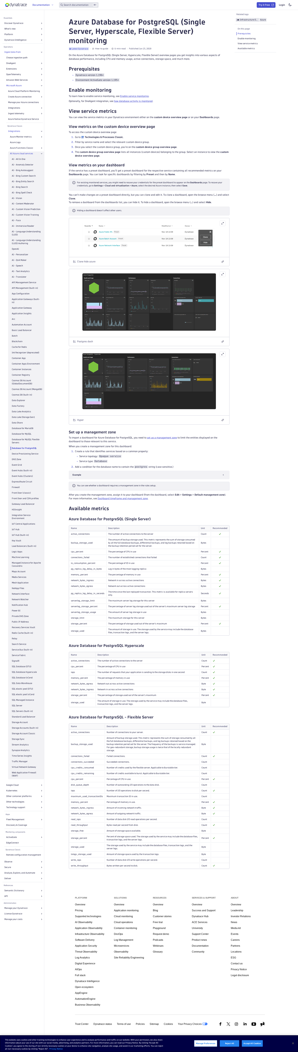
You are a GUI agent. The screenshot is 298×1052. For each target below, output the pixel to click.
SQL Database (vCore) (22, 678)
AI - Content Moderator (23, 204)
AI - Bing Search (20, 187)
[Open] (41, 23)
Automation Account (22, 325)
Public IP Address (20, 622)
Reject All (229, 1043)
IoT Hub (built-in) (20, 535)
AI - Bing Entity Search (23, 181)
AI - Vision (17, 198)
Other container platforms (19, 796)
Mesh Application (20, 583)
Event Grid (17, 465)
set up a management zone (162, 437)
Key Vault (16, 541)
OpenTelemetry (13, 74)
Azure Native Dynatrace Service (23, 119)
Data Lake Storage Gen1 (23, 417)
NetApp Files (18, 588)
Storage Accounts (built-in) (25, 728)
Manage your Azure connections (23, 102)
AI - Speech (17, 266)
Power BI (16, 611)
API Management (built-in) (25, 288)
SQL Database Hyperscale (24, 672)
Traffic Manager (20, 761)
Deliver (7, 878)
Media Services (19, 577)
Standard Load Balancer (23, 717)
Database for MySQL (21, 434)
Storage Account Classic (23, 734)
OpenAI (15, 249)
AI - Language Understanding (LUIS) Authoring (26, 241)
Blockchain (17, 341)
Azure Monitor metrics (21, 137)
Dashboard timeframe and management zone (123, 498)
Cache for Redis (19, 347)
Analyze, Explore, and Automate (19, 873)
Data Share (17, 423)
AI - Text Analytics (21, 271)
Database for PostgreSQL (24, 448)
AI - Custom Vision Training (25, 215)
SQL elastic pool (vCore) (23, 694)
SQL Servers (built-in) (22, 711)
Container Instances (21, 369)
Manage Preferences (205, 1043)
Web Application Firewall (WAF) (24, 774)
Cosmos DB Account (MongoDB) (27, 389)
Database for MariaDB (22, 428)
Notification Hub (20, 605)
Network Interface (20, 594)
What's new (10, 29)
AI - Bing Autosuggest (22, 170)
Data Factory (18, 406)
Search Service (19, 644)
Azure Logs (15, 142)
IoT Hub (15, 529)
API (6, 896)
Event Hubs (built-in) (22, 471)
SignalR (15, 661)
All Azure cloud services (21, 154)
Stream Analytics (20, 745)
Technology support (15, 807)
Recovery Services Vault (23, 627)
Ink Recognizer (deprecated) (25, 353)
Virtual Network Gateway (24, 767)
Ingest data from (12, 52)
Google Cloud (12, 785)
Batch (15, 336)
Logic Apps (17, 552)
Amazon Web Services (17, 80)
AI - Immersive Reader (23, 226)
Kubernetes (11, 791)
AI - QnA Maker (19, 260)
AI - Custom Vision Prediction (26, 209)
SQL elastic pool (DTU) (22, 689)
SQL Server (17, 706)
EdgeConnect (12, 843)
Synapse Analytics (21, 750)
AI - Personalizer (20, 255)
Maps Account (18, 572)
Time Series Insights (22, 756)
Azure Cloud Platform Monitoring (24, 91)
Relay (14, 639)
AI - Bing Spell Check (22, 193)
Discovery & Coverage (16, 825)
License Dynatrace (13, 914)
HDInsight (17, 510)
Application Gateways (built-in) (26, 300)
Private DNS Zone (20, 616)
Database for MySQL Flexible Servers (25, 441)
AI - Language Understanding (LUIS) (26, 233)
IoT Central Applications (23, 524)
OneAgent (11, 63)
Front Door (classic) (21, 493)
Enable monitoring (247, 39)
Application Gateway (22, 308)
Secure (7, 867)
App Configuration (20, 294)
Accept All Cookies (252, 1043)
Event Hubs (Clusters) (22, 476)
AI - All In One (18, 159)
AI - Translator (19, 277)
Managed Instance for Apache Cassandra (26, 564)
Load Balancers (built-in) (24, 546)
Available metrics (246, 48)
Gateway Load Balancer (23, 504)
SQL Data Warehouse (22, 683)
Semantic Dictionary (14, 891)
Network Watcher (20, 599)
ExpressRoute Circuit (22, 482)
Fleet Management (15, 819)
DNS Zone (16, 459)
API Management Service (24, 282)
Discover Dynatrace (13, 23)
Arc (13, 319)
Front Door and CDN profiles (25, 498)
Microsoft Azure (14, 86)
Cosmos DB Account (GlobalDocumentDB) (22, 382)
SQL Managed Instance (23, 700)
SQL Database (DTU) (21, 666)
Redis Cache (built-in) (22, 633)
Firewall (16, 487)
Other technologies (15, 802)
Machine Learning (20, 557)
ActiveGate (11, 837)
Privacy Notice (56, 1049)
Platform (8, 34)
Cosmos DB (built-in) (22, 395)
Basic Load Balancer (22, 330)
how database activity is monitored (133, 101)
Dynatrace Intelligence (15, 40)
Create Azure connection (20, 97)
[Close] (41, 52)
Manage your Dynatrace (15, 908)
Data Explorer (18, 400)
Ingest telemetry (16, 113)
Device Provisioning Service (25, 454)
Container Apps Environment (26, 364)
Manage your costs (13, 919)
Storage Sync (18, 739)
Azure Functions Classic (21, 148)
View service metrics (248, 44)
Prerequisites (244, 34)
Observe (8, 862)
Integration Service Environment (21, 516)
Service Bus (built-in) (22, 650)
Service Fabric (19, 655)
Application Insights (22, 313)
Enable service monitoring (134, 96)
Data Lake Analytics (21, 412)
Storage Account (20, 722)
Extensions (11, 69)
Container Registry (21, 375)
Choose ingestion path (16, 58)
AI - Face (16, 220)
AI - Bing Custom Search (24, 176)
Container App (19, 358)
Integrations (14, 108)
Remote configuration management (23, 855)
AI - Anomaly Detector (22, 165)
